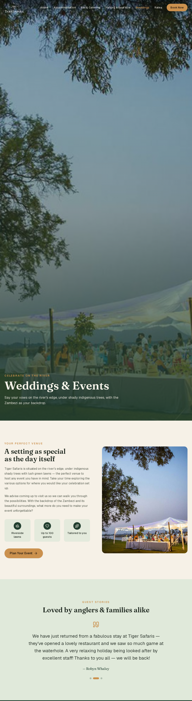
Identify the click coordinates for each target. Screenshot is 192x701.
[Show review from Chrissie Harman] (91, 678)
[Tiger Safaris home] (14, 7)
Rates (158, 7)
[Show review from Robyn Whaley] (96, 678)
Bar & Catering (90, 7)
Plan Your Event (21, 553)
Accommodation (65, 7)
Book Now (177, 7)
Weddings (142, 7)
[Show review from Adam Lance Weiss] (101, 678)
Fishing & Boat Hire (118, 7)
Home (44, 7)
